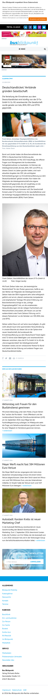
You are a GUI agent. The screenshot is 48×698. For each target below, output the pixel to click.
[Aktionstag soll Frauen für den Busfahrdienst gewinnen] (24, 385)
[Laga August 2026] (24, 34)
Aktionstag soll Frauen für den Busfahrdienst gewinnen (19, 405)
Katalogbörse (7, 593)
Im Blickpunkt (7, 639)
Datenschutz (17, 690)
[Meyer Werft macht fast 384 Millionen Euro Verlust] (24, 446)
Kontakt (5, 600)
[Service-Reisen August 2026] (24, 61)
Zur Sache (6, 625)
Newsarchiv (6, 597)
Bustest (5, 628)
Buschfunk (6, 614)
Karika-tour (6, 632)
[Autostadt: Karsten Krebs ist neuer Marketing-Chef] (24, 501)
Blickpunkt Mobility (9, 590)
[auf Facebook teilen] (3, 358)
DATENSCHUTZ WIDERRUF (36, 565)
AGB (24, 690)
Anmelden (35, 562)
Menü (22, 49)
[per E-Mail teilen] (10, 358)
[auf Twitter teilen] (6, 358)
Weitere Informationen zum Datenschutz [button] (14, 18)
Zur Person (6, 621)
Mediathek (6, 643)
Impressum (6, 690)
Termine (5, 604)
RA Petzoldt (6, 635)
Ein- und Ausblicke (9, 618)
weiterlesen (7, 430)
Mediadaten (6, 653)
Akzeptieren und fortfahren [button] (38, 19)
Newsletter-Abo (8, 660)
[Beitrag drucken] (14, 358)
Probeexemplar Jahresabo (12, 656)
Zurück (20, 358)
